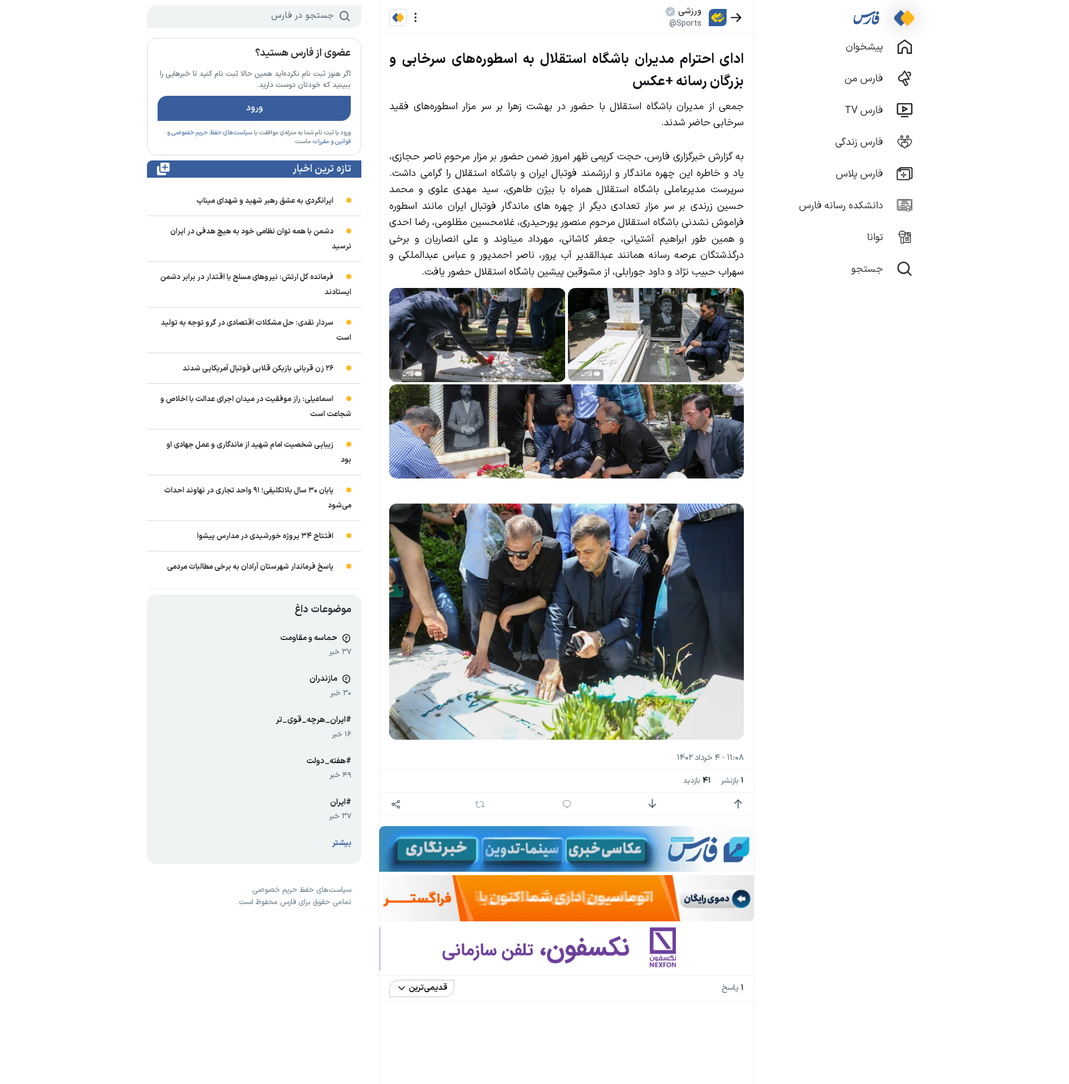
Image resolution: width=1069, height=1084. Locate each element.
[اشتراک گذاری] (395, 804)
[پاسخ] (567, 804)
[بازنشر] (480, 804)
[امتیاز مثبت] (738, 804)
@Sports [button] (685, 23)
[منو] (415, 17)
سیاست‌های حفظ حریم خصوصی (211, 133)
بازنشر (732, 781)
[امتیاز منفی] (652, 804)
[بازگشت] (736, 17)
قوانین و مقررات (331, 142)
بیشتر (341, 843)
